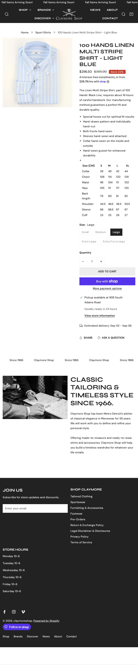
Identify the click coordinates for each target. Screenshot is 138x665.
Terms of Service (81, 542)
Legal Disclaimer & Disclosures (90, 531)
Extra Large (89, 241)
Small (85, 232)
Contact (71, 636)
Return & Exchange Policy (87, 525)
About (58, 636)
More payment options (107, 288)
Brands (18, 636)
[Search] (7, 14)
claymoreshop (22, 621)
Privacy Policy (79, 536)
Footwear (76, 513)
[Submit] (63, 508)
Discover (32, 636)
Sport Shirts (43, 32)
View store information (99, 315)
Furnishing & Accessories (86, 508)
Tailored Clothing (81, 496)
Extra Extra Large (114, 241)
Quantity (85, 252)
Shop (6, 636)
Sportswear (77, 502)
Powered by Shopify (46, 621)
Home (25, 32)
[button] (25, 10)
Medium (100, 232)
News (46, 636)
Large (116, 232)
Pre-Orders (77, 519)
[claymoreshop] (69, 14)
